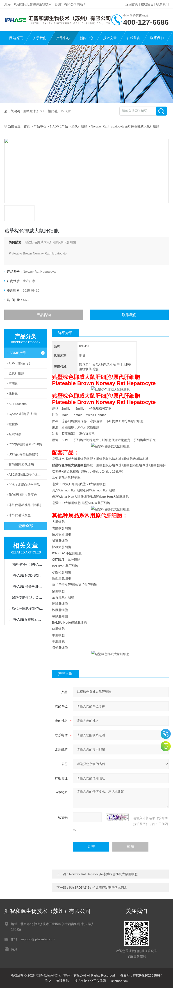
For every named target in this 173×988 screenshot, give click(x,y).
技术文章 (110, 38)
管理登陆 (62, 981)
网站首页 (16, 38)
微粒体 (13, 424)
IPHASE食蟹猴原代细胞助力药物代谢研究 (28, 619)
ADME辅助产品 (19, 363)
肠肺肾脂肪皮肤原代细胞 (26, 495)
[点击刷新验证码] (117, 817)
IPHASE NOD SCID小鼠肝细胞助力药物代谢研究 (28, 575)
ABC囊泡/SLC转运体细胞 (26, 474)
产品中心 (63, 38)
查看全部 (25, 526)
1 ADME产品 (59, 126)
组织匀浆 (15, 434)
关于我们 (39, 38)
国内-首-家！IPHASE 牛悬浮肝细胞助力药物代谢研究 (28, 564)
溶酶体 (13, 383)
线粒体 (13, 393)
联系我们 (162, 4)
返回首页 (131, 4)
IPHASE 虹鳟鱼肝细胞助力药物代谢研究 (28, 586)
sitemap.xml (119, 981)
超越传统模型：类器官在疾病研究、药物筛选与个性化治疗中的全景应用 (28, 597)
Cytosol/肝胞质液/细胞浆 (26, 414)
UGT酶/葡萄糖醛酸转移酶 (27, 454)
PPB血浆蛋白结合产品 (24, 484)
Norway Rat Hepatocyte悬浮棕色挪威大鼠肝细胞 (103, 874)
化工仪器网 (98, 981)
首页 (27, 126)
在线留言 (147, 4)
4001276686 (166, 734)
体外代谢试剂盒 (20, 515)
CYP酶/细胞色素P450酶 (25, 444)
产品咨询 (43, 315)
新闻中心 (86, 38)
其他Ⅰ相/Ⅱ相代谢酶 (21, 464)
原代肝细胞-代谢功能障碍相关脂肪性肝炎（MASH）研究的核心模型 (28, 608)
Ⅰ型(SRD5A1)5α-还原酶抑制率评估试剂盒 (98, 887)
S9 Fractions (18, 404)
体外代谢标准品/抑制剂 (25, 505)
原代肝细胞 (79, 126)
